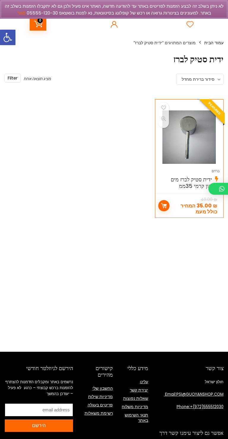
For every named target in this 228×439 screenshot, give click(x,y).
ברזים (216, 171)
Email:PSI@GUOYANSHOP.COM (194, 394)
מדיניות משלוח (135, 407)
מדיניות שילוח (100, 397)
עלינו (144, 382)
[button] (7, 37)
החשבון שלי (102, 388)
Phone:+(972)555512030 (200, 407)
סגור (21, 13)
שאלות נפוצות (135, 398)
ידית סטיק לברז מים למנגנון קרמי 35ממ (195, 183)
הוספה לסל (164, 205)
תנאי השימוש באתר (136, 417)
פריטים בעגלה (100, 405)
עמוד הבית (214, 43)
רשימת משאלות (99, 413)
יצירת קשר (139, 390)
